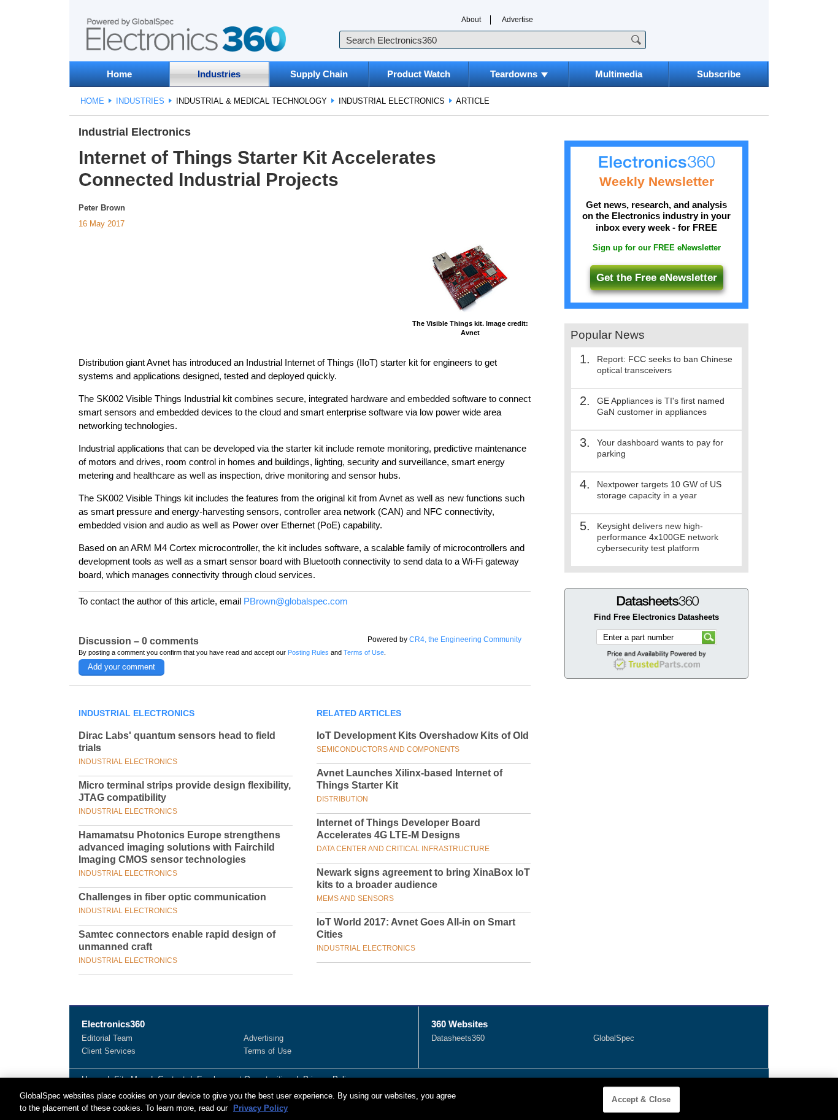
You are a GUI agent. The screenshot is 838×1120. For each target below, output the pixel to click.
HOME (92, 101)
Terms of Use (364, 652)
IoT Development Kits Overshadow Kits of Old (423, 735)
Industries (219, 74)
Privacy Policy (260, 1107)
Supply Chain (319, 74)
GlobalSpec (613, 1038)
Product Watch (418, 74)
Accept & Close (641, 1099)
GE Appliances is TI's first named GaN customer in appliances (661, 406)
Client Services (109, 1051)
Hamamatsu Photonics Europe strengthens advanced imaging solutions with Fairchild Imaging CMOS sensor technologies (179, 847)
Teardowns (513, 74)
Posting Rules (308, 652)
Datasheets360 (458, 1038)
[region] (419, 1099)
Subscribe (718, 74)
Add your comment (121, 666)
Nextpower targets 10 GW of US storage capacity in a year (659, 489)
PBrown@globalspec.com (296, 601)
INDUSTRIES (140, 101)
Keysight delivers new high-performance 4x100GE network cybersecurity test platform (657, 537)
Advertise (517, 19)
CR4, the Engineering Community (465, 639)
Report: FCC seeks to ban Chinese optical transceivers (664, 364)
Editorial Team (107, 1038)
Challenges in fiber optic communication (172, 897)
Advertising (263, 1038)
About (471, 19)
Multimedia (618, 74)
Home (119, 74)
